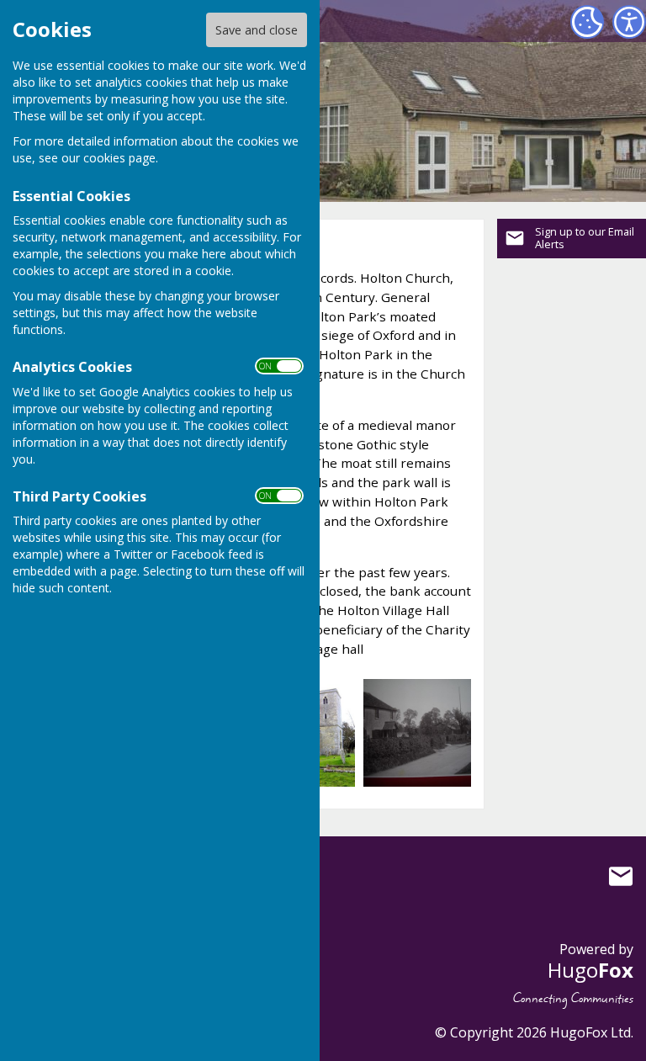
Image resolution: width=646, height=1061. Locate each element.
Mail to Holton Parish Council (620, 876)
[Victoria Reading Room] (417, 732)
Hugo (590, 970)
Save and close (256, 30)
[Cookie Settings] (587, 22)
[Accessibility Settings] (629, 22)
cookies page (119, 158)
